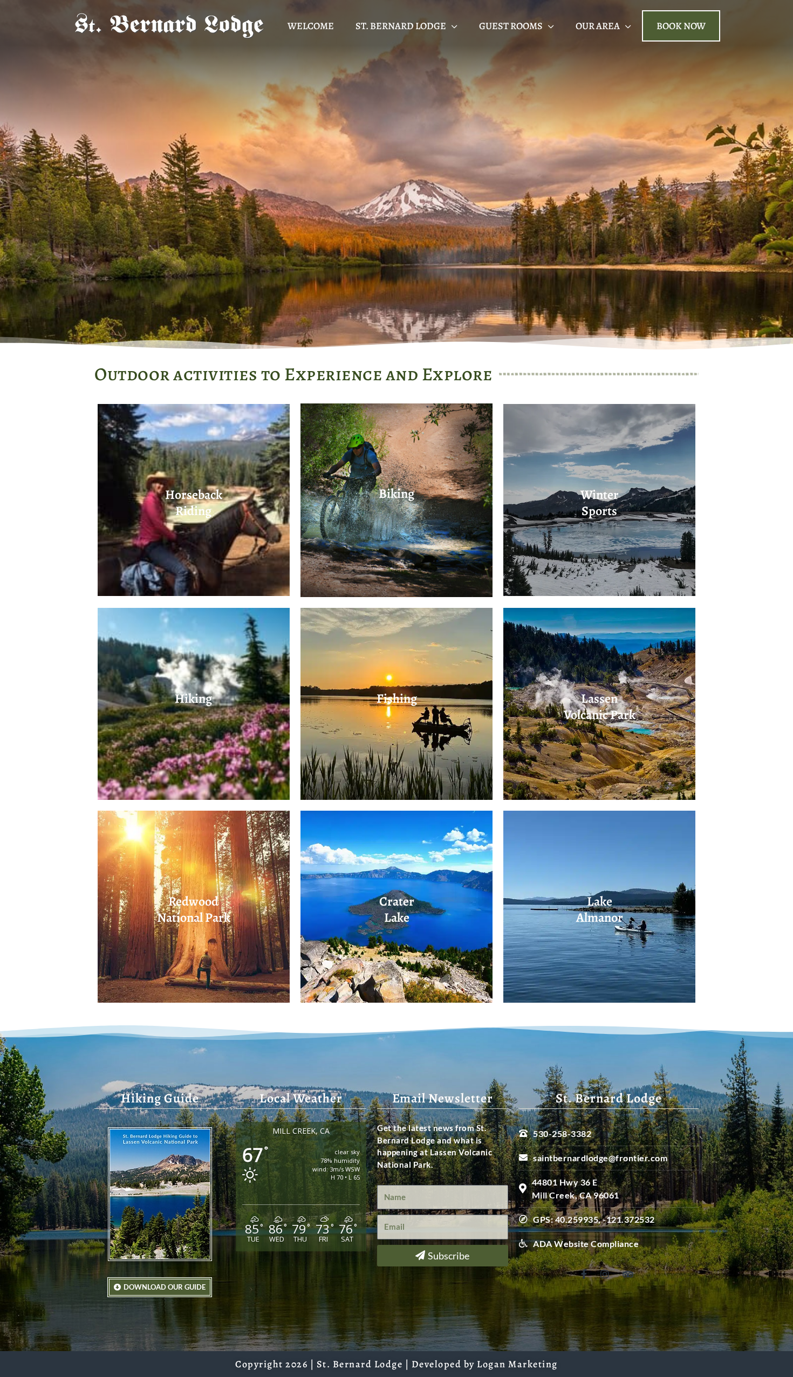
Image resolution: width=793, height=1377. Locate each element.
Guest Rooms (511, 25)
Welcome (311, 25)
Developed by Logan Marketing (485, 1364)
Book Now (681, 25)
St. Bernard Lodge (401, 25)
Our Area (598, 25)
